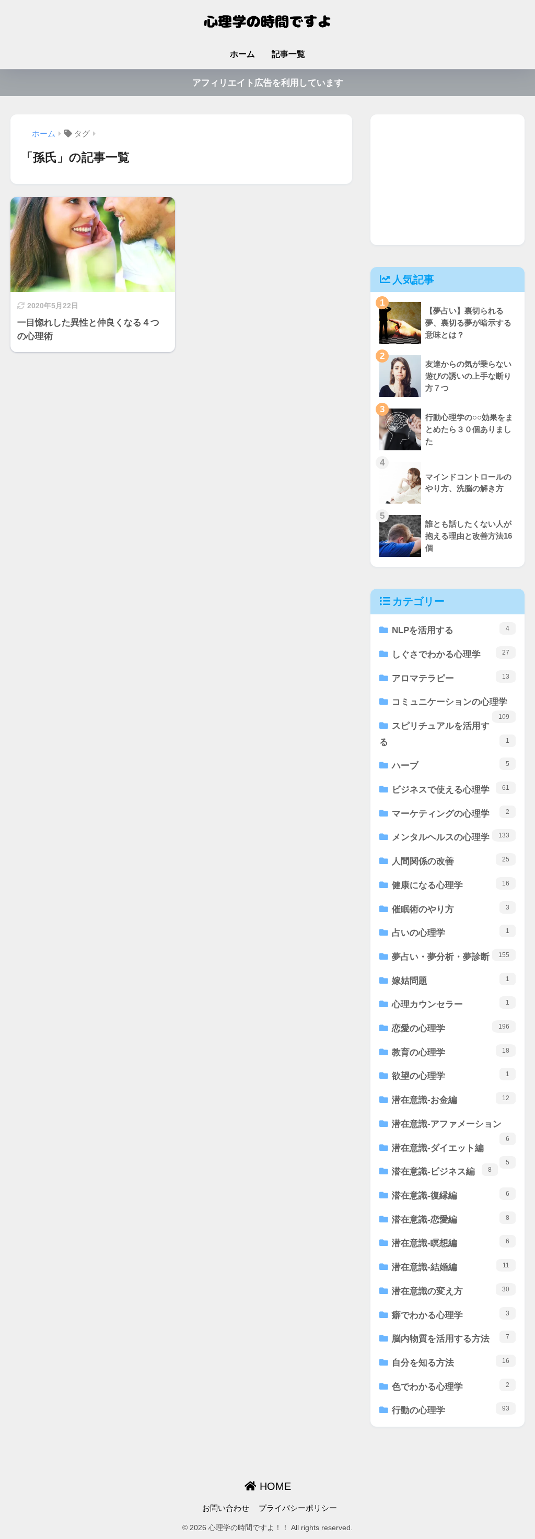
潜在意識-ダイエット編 (450, 1151)
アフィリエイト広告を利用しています (267, 83)
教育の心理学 (450, 1052)
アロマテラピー (450, 678)
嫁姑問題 (450, 980)
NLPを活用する (450, 630)
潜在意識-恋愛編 (450, 1219)
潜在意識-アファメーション (450, 1127)
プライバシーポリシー (298, 1508)
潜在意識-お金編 (450, 1099)
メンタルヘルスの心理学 (450, 837)
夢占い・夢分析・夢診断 (450, 956)
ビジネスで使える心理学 (450, 789)
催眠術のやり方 (450, 909)
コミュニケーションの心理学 (450, 705)
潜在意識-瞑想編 (450, 1243)
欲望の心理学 (450, 1075)
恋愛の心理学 (450, 1028)
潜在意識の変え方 (450, 1291)
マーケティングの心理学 (450, 813)
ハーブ (450, 765)
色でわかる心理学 (450, 1386)
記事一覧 (288, 54)
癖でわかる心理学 (450, 1315)
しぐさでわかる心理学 (450, 654)
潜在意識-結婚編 (450, 1267)
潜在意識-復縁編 (450, 1195)
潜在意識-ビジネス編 (442, 1171)
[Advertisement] (447, 179)
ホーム (242, 54)
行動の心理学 (450, 1410)
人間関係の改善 (450, 861)
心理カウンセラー (450, 1004)
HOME (274, 1486)
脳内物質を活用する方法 (450, 1338)
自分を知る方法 (450, 1362)
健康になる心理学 (450, 885)
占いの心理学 (450, 932)
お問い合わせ (225, 1508)
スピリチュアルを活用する (444, 734)
